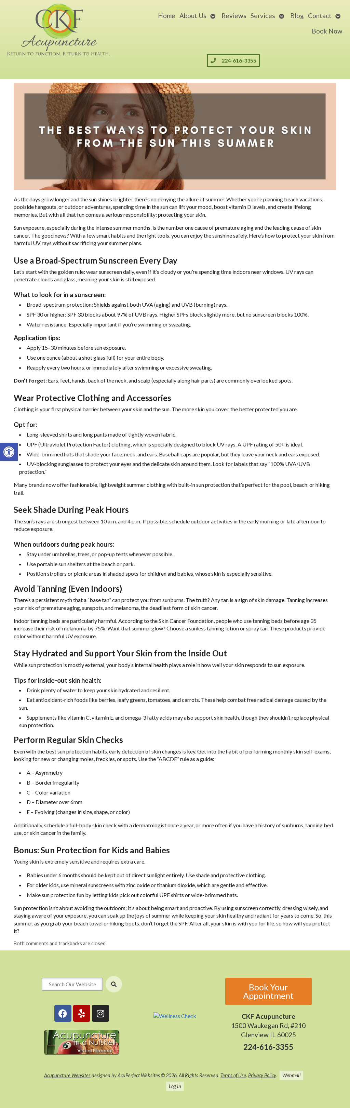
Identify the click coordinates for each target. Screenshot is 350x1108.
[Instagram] (100, 1013)
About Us (192, 15)
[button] (9, 452)
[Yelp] (81, 1013)
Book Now (327, 31)
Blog (297, 15)
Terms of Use (233, 1075)
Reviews (233, 15)
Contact (320, 15)
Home (166, 15)
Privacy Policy (262, 1075)
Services (263, 15)
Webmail (291, 1075)
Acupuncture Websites (67, 1075)
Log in (175, 1086)
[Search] (114, 984)
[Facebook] (62, 1013)
